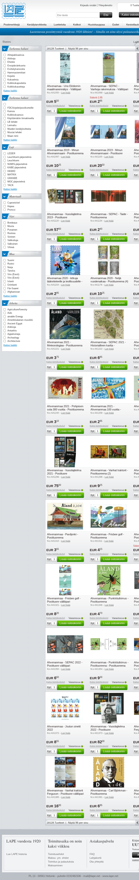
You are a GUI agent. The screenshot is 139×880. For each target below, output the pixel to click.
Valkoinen (12, 243)
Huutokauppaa (96, 24)
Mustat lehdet (14, 132)
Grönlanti (12, 284)
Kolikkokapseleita (16, 83)
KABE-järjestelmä (16, 167)
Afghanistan (13, 291)
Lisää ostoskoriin (70, 110)
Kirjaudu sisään (88, 5)
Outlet (115, 24)
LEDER (11, 153)
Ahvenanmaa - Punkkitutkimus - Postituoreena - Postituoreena (109, 664)
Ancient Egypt (14, 323)
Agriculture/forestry (17, 309)
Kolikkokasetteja (16, 86)
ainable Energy (15, 316)
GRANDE (12, 178)
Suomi (10, 260)
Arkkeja (11, 58)
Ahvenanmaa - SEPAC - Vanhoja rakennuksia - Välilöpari (109, 87)
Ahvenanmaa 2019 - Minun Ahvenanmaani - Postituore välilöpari (106, 153)
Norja (10, 267)
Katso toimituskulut (55, 105)
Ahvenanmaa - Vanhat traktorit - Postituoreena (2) (109, 472)
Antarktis (12, 330)
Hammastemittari (16, 72)
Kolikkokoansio (15, 114)
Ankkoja (11, 327)
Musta (10, 226)
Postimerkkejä (12, 24)
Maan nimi (12, 136)
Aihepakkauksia (15, 55)
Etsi (106, 14)
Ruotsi (10, 263)
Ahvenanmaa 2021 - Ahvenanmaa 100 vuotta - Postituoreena (105, 409)
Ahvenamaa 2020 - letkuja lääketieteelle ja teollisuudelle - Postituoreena (64, 281)
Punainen (12, 229)
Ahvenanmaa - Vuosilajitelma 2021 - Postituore (64, 472)
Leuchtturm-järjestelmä (19, 157)
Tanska (11, 270)
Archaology (13, 337)
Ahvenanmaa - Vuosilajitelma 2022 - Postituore (107, 728)
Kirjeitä (11, 76)
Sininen (11, 236)
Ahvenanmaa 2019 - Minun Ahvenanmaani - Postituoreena (65, 151)
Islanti (10, 281)
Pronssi (11, 209)
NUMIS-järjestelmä (17, 164)
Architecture (13, 341)
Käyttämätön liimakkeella (20, 118)
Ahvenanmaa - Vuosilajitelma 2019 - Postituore (64, 216)
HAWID (11, 171)
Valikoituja (12, 240)
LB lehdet (12, 122)
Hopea (10, 206)
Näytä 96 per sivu (78, 48)
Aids (9, 313)
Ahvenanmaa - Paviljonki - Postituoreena (62, 536)
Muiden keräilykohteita (19, 129)
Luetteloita (60, 24)
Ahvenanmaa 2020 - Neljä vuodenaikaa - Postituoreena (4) (109, 280)
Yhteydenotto (105, 5)
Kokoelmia (12, 79)
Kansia (11, 111)
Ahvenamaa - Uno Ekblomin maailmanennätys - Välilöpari (64, 87)
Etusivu (7, 41)
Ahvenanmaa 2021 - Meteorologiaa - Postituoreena (64, 344)
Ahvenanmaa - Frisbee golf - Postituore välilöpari (64, 600)
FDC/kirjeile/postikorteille (20, 107)
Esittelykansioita (16, 69)
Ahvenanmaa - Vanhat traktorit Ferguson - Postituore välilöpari (65, 792)
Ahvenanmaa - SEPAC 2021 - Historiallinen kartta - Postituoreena (108, 345)
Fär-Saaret (12, 288)
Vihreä (10, 247)
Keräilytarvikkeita (37, 24)
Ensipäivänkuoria (16, 65)
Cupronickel (13, 202)
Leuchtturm (13, 160)
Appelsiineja (13, 334)
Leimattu (11, 125)
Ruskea (11, 233)
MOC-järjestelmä (16, 181)
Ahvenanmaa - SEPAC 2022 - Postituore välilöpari (64, 664)
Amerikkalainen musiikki (20, 320)
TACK (10, 185)
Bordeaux (12, 222)
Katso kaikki (10, 90)
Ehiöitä (11, 62)
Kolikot (77, 24)
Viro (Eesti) (13, 274)
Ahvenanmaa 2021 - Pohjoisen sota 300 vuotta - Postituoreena (65, 408)
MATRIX (11, 174)
